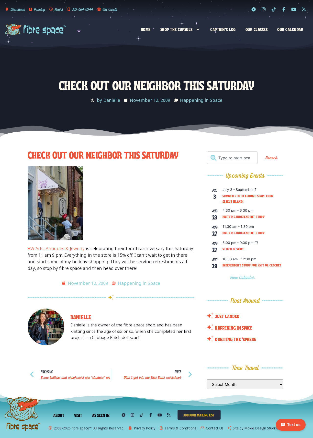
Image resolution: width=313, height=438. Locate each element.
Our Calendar (290, 29)
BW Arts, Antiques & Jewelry (56, 248)
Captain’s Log (223, 29)
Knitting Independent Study (244, 216)
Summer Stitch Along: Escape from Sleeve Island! (248, 198)
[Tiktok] (273, 9)
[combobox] (232, 157)
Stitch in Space (233, 249)
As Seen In (101, 415)
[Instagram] (263, 9)
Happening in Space (201, 100)
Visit (78, 415)
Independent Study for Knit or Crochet (252, 265)
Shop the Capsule (176, 29)
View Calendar (243, 277)
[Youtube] (293, 9)
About (59, 415)
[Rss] (303, 9)
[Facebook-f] (283, 9)
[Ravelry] (253, 9)
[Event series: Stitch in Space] (256, 243)
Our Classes (257, 29)
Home (146, 29)
